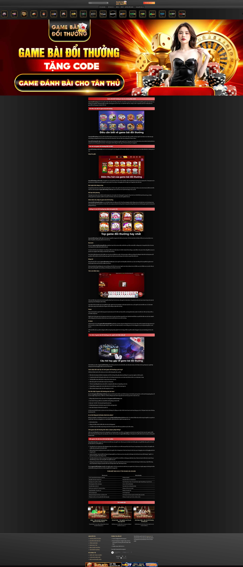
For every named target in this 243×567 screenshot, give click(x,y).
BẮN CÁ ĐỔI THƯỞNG (95, 547)
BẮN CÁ (117, 7)
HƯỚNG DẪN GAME (129, 7)
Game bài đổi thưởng (93, 101)
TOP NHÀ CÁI (111, 7)
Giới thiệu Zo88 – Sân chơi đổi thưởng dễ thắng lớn (144, 521)
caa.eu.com (148, 536)
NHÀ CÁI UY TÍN (93, 545)
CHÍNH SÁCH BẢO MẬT (95, 557)
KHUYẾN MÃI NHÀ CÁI (95, 540)
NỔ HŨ (122, 7)
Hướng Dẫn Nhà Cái (140, 7)
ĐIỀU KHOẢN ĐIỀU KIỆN (95, 559)
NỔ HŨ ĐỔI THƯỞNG (95, 549)
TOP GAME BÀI (102, 7)
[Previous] (88, 517)
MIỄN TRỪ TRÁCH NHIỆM (96, 555)
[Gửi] (107, 3)
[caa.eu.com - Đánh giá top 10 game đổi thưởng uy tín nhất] (121, 2)
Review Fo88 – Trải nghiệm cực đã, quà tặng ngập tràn (121, 521)
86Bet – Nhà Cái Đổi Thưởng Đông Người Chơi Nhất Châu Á (98, 521)
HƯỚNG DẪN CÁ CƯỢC (95, 538)
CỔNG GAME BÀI (94, 543)
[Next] (155, 517)
